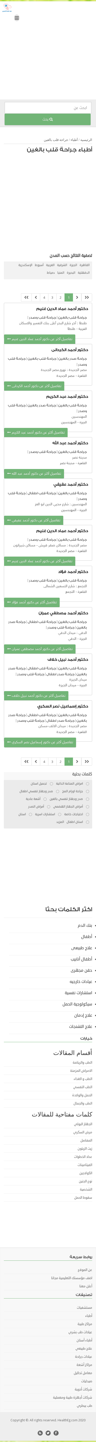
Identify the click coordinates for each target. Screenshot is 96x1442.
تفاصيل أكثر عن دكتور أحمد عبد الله (36, 474)
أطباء (74, 140)
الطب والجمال (82, 1103)
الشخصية (86, 1189)
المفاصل (86, 1140)
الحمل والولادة (82, 1095)
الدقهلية (84, 273)
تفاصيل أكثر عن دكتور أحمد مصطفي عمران (41, 649)
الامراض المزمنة (81, 1070)
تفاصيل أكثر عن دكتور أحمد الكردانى (36, 386)
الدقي (72, 639)
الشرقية (62, 265)
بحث (45, 119)
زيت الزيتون (85, 1148)
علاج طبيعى (81, 948)
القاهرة (85, 265)
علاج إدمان (83, 1015)
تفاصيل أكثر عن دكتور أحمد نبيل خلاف (38, 696)
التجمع (70, 592)
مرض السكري (82, 1132)
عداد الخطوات (83, 1157)
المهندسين (68, 422)
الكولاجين (85, 1173)
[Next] (35, 297)
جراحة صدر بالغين (72, 359)
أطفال (86, 937)
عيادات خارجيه (81, 981)
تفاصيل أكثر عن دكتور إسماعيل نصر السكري (42, 742)
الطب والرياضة (82, 1062)
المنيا (60, 273)
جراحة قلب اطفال (42, 493)
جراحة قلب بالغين (56, 140)
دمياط (51, 273)
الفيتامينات (85, 1165)
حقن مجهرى (81, 970)
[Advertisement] (48, 52)
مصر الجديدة (65, 376)
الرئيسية (86, 140)
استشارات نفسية (78, 993)
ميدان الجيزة (67, 685)
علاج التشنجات (80, 1026)
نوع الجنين (85, 1181)
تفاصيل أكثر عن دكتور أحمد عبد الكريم (38, 432)
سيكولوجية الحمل (77, 1004)
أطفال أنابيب (81, 959)
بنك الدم (85, 925)
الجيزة (73, 265)
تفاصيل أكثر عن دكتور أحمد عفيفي (35, 520)
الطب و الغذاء (83, 1079)
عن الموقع (85, 1270)
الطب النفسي (82, 1087)
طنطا (71, 329)
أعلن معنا (85, 1286)
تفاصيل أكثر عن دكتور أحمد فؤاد (34, 602)
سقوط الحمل (83, 1197)
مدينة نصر (67, 463)
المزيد (60, 822)
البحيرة (71, 273)
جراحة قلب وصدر (42, 317)
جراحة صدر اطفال (60, 674)
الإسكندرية (25, 265)
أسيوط (39, 265)
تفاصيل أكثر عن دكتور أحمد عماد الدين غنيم (41, 339)
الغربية (50, 265)
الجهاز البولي (83, 1124)
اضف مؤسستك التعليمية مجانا (71, 1278)
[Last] (26, 297)
